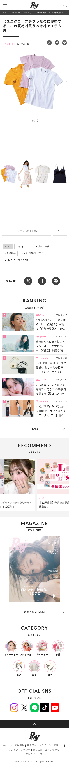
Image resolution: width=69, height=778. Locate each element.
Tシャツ (22, 246)
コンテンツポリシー (19, 749)
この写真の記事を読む (27, 231)
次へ (59, 231)
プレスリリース (34, 754)
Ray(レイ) (6, 13)
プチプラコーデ (41, 246)
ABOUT (7, 745)
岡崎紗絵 (11, 253)
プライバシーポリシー (51, 745)
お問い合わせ (52, 749)
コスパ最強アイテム (33, 253)
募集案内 (32, 745)
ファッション (15, 13)
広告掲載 (19, 745)
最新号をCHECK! (34, 611)
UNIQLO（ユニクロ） (17, 260)
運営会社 (38, 749)
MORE (34, 428)
